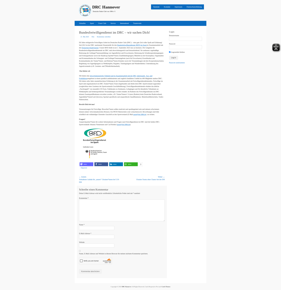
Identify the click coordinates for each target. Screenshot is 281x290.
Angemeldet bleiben (177, 52)
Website (82, 242)
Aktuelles (82, 23)
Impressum (178, 7)
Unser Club (102, 23)
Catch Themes (166, 286)
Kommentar (84, 198)
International (124, 23)
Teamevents (137, 23)
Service (113, 23)
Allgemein (84, 168)
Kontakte (167, 7)
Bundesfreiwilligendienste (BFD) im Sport (132, 45)
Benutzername (174, 35)
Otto (93, 37)
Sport (92, 23)
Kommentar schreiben (104, 37)
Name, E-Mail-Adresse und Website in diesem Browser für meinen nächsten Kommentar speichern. (113, 254)
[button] (86, 164)
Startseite (156, 7)
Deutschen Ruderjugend (90, 48)
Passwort (172, 44)
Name (82, 225)
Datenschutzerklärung (194, 7)
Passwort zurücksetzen (177, 63)
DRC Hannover (106, 7)
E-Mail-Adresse (85, 233)
